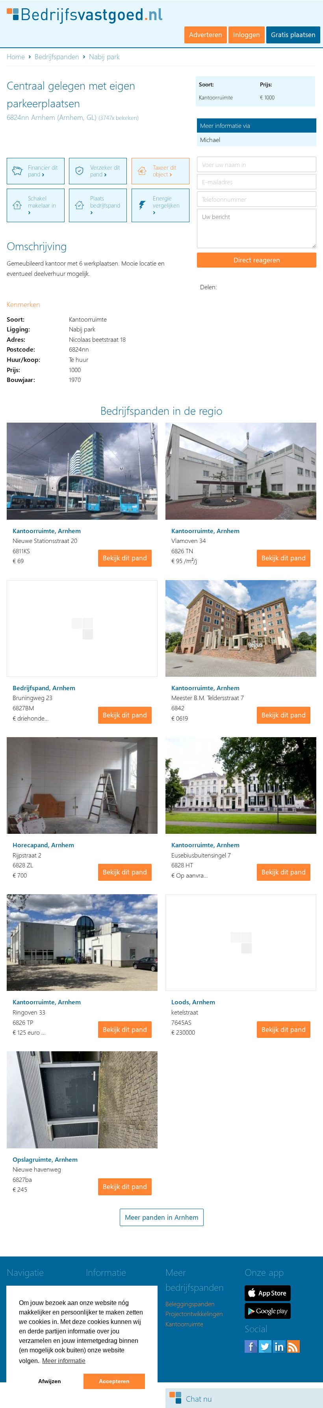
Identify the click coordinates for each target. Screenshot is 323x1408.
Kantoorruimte (184, 1324)
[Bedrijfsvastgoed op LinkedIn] (280, 1345)
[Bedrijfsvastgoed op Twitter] (266, 1345)
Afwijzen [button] (49, 1381)
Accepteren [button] (114, 1381)
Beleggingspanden (190, 1303)
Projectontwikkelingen (194, 1313)
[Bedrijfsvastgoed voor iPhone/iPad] (268, 1292)
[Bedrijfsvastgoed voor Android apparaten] (268, 1310)
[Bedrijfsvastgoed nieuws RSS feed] (293, 1345)
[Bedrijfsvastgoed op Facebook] (252, 1345)
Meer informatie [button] (63, 1360)
